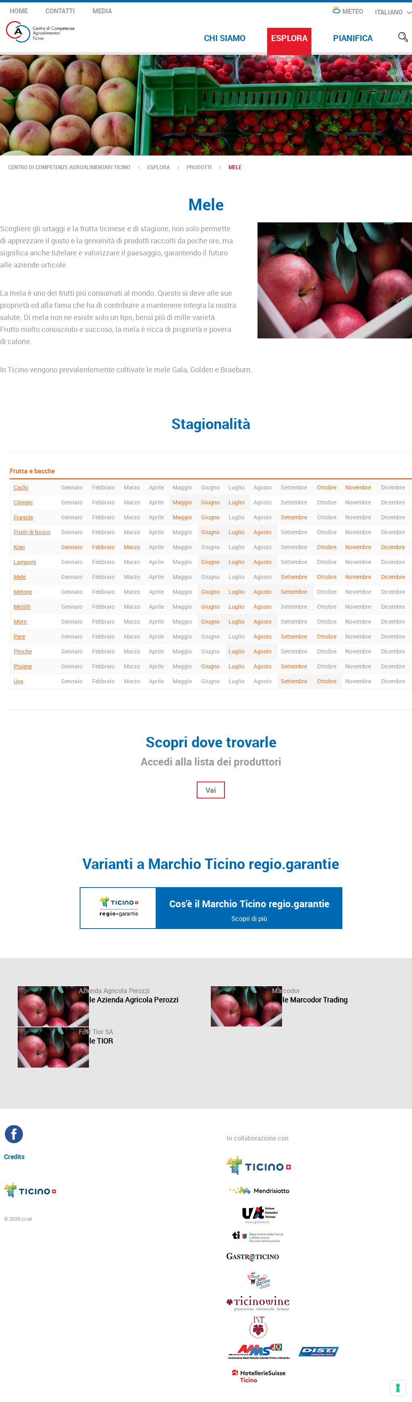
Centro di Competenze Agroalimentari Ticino (69, 167)
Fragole (23, 517)
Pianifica (353, 38)
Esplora (289, 38)
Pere (19, 636)
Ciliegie (23, 502)
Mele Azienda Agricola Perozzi (129, 999)
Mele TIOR (96, 1040)
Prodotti (199, 167)
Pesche (23, 651)
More (20, 621)
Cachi (21, 487)
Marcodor (286, 990)
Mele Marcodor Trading (310, 999)
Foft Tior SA (96, 1031)
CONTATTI (60, 10)
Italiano (389, 12)
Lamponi (25, 562)
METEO (352, 11)
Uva (18, 681)
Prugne (23, 666)
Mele (20, 577)
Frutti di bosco (32, 532)
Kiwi (19, 547)
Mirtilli (22, 606)
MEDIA (102, 10)
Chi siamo (224, 38)
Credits (14, 1156)
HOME (19, 10)
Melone (23, 591)
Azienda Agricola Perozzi (114, 990)
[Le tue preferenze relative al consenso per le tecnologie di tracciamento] (398, 1388)
